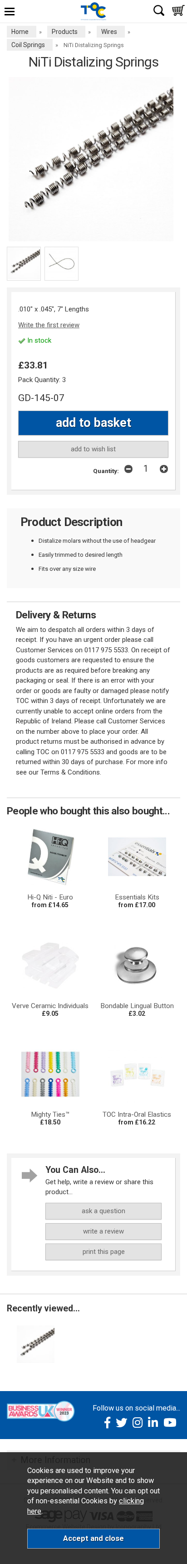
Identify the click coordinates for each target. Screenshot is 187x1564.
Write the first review (48, 325)
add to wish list (93, 449)
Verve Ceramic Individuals (50, 1006)
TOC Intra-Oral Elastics (137, 1114)
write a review (103, 1231)
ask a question (103, 1211)
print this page (104, 1252)
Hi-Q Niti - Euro (50, 897)
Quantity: (106, 470)
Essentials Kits (137, 897)
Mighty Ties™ (50, 1114)
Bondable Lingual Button (137, 1006)
